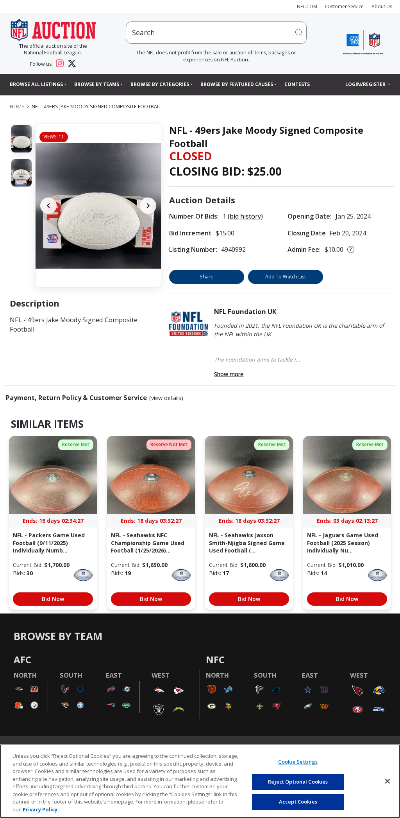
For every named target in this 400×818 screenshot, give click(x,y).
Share (207, 276)
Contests (297, 84)
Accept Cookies (298, 801)
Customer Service (344, 6)
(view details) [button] (166, 398)
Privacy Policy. (41, 809)
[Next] (148, 205)
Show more (228, 374)
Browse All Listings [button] (36, 84)
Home (17, 106)
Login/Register (366, 84)
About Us (381, 6)
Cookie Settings (298, 761)
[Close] (387, 781)
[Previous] (48, 205)
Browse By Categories (159, 84)
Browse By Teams (96, 84)
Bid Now (53, 599)
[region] (200, 781)
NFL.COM (307, 6)
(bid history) (245, 216)
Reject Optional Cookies (298, 781)
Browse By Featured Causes (236, 84)
